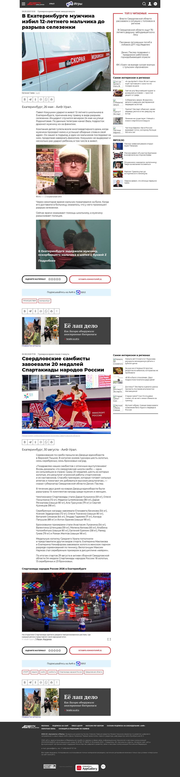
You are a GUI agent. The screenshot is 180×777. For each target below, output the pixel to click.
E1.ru (43, 197)
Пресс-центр (77, 726)
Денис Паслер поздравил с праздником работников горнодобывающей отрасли (135, 54)
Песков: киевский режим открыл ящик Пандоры (138, 145)
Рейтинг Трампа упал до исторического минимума (135, 173)
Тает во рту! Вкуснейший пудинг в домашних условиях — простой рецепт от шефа (140, 93)
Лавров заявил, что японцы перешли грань (140, 182)
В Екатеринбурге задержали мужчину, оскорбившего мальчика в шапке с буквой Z (72, 252)
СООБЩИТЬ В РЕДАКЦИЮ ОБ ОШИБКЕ (74, 729)
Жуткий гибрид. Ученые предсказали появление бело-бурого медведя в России (141, 407)
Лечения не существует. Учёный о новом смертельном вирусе (140, 119)
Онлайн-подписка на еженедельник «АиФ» (126, 726)
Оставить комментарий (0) (90, 279)
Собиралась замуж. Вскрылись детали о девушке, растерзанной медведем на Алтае (139, 102)
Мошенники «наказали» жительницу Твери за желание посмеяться (140, 163)
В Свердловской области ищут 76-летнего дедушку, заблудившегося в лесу (136, 32)
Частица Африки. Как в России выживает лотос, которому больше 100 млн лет (140, 130)
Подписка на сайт (60, 726)
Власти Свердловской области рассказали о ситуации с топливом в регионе (135, 21)
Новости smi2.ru (31, 345)
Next (105, 598)
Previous (27, 598)
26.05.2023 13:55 (28, 11)
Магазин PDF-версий (95, 726)
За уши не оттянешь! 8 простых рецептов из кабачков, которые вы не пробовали (141, 370)
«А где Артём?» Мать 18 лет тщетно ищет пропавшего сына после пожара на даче (140, 83)
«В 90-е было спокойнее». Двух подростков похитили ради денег (140, 378)
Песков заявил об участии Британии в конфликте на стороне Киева (140, 154)
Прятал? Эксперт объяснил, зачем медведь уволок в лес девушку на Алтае (140, 111)
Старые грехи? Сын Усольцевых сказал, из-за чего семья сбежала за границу (141, 398)
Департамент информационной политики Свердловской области (51, 436)
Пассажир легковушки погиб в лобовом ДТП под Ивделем (135, 43)
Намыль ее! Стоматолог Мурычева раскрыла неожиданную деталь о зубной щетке (140, 361)
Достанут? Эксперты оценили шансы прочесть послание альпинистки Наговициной (141, 389)
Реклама (45, 726)
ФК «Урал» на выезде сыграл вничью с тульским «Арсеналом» (135, 66)
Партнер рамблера (65, 766)
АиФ (38, 93)
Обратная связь (48, 729)
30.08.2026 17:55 (29, 354)
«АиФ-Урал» (29, 639)
